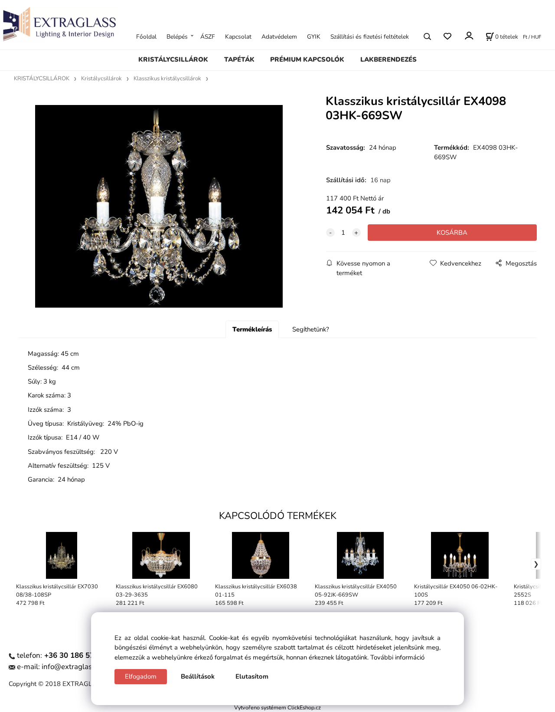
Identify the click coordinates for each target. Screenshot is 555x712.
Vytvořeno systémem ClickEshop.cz (277, 707)
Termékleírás (252, 329)
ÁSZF (207, 36)
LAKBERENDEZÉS (388, 59)
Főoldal (146, 36)
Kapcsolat (238, 36)
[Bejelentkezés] (468, 35)
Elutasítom (251, 676)
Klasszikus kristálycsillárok (167, 78)
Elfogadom (141, 676)
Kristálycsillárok (101, 78)
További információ (397, 657)
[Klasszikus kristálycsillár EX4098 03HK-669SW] (158, 206)
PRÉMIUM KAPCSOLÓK (307, 59)
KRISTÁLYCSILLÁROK (173, 59)
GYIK (313, 36)
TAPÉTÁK (239, 59)
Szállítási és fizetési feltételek (369, 36)
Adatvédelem (279, 36)
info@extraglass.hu (74, 667)
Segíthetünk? (310, 329)
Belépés (177, 36)
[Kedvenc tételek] (447, 36)
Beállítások (198, 676)
